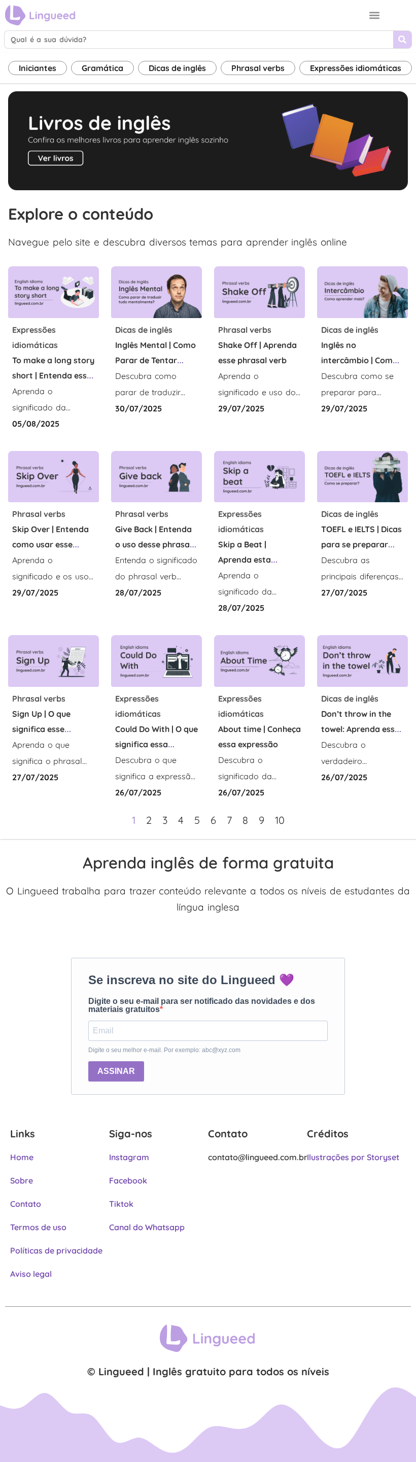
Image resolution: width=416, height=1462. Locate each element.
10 (280, 820)
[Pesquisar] (402, 39)
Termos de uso (38, 1227)
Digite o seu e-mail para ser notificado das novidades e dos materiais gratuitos (201, 1005)
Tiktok (121, 1204)
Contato (25, 1204)
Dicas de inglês (177, 68)
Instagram (129, 1157)
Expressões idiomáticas (355, 68)
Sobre (21, 1180)
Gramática (102, 68)
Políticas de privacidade (56, 1250)
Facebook (128, 1180)
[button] (374, 15)
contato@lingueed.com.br (257, 1157)
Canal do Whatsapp (147, 1227)
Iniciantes (37, 68)
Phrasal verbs (258, 68)
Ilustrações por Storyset (353, 1157)
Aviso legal (31, 1274)
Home (21, 1157)
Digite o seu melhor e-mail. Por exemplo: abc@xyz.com (164, 1050)
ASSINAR (116, 1071)
